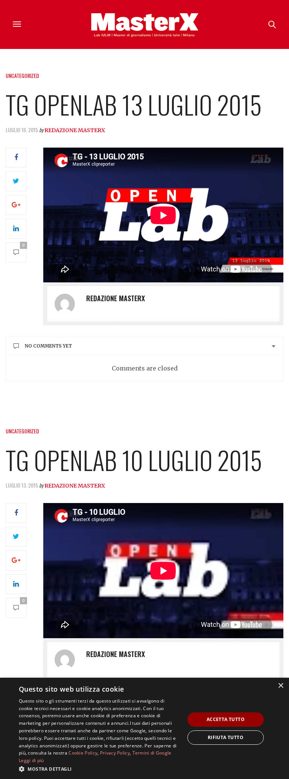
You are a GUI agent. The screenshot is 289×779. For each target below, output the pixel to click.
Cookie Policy (82, 753)
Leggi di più (31, 760)
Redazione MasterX (74, 130)
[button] (99, 768)
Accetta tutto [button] (226, 719)
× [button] (280, 686)
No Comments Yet (48, 346)
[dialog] (144, 728)
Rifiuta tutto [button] (225, 737)
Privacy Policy (115, 753)
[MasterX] (144, 24)
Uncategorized (22, 75)
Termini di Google (152, 753)
